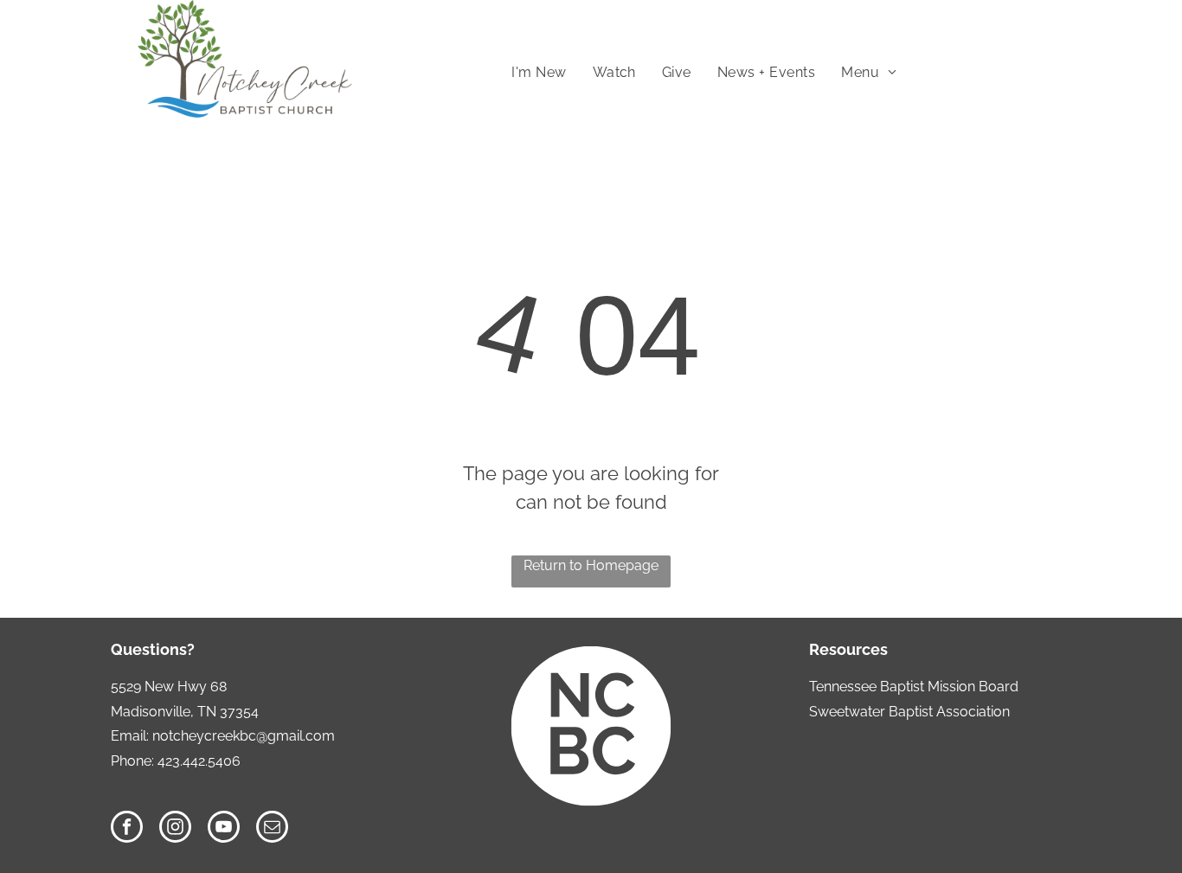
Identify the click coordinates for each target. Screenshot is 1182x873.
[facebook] (127, 829)
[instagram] (175, 829)
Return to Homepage (591, 565)
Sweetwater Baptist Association (909, 711)
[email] (272, 829)
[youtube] (224, 829)
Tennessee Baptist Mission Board (913, 686)
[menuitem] (538, 72)
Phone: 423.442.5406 (176, 761)
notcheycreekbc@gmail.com (243, 736)
